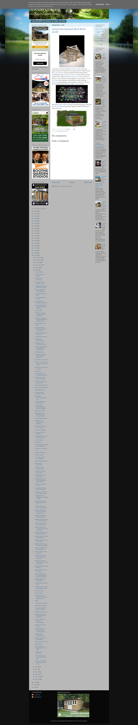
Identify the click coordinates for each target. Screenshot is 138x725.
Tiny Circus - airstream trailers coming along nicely (41, 363)
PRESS (63, 21)
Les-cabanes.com (39, 352)
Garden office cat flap (104, 224)
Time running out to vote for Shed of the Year (40, 657)
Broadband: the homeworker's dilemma (39, 422)
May (36, 669)
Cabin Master (98, 38)
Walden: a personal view (41, 387)
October (37, 262)
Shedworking (45, 9)
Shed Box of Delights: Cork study (104, 79)
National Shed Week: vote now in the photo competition (41, 528)
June (36, 667)
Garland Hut (38, 442)
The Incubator (38, 310)
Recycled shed (39, 440)
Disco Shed (38, 371)
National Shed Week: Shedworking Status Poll (41, 502)
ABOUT (40, 21)
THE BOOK (48, 21)
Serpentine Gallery (75, 69)
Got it (108, 4)
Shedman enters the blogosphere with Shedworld (40, 616)
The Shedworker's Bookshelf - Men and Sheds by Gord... (41, 597)
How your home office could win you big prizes (41, 662)
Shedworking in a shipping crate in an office (41, 648)
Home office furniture (41, 605)
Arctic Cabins (99, 44)
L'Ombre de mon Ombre (77, 84)
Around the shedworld (41, 336)
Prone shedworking (40, 430)
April (36, 672)
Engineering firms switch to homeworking (40, 621)
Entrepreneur (60, 72)
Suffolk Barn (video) (104, 163)
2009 (35, 253)
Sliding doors (38, 644)
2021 (35, 223)
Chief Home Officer (69, 74)
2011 (35, 248)
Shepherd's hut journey (41, 611)
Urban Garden (38, 593)
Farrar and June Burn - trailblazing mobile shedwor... (41, 307)
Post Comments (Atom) (65, 186)
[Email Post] (74, 129)
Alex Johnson (36, 694)
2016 (35, 235)
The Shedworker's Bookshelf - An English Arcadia (41, 497)
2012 (35, 245)
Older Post (88, 182)
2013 (35, 243)
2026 (35, 211)
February (37, 676)
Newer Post (56, 182)
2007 (35, 682)
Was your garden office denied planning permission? (41, 348)
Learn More (100, 4)
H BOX (36, 600)
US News (80, 76)
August (37, 267)
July (36, 270)
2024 (35, 216)
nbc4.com (54, 82)
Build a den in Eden (40, 410)
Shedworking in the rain (41, 461)
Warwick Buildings (100, 29)
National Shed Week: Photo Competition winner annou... (40, 480)
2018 (35, 230)
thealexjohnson (37, 697)
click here (36, 67)
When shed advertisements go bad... (40, 398)
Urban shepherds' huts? (41, 385)
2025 (35, 213)
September (38, 265)
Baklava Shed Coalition (61, 104)
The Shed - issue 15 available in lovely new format (40, 314)
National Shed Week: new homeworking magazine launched (40, 575)
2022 (35, 221)
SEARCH (56, 21)
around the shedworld (62, 131)
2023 (35, 218)
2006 (35, 684)
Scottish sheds (39, 272)
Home (33, 21)
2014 (35, 240)
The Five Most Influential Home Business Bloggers (40, 407)
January (37, 679)
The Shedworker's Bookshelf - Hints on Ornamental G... (41, 329)
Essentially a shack (40, 390)
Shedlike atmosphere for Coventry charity (99, 144)
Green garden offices (40, 452)
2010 (35, 250)
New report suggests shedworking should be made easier (41, 320)
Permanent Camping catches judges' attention (40, 356)
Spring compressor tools (41, 641)
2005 (35, 687)
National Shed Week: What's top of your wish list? (40, 557)
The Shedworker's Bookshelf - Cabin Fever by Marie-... (40, 414)
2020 (35, 226)
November (38, 260)
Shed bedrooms (39, 590)
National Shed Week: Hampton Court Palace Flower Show (41, 562)
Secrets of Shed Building (59, 106)
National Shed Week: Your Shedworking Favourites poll (40, 512)
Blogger (85, 721)
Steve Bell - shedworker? (41, 359)
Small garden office (104, 246)
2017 (35, 233)
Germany (74, 76)
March (37, 674)
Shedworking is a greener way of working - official (40, 630)
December (38, 257)
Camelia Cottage (39, 454)
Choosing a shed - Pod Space (104, 102)
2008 (35, 255)
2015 (35, 238)
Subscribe (40, 63)
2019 (35, 228)
